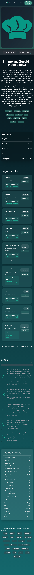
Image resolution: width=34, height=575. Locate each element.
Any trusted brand (11, 186)
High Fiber (20, 121)
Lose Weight (19, 114)
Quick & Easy (17, 118)
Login (20, 2)
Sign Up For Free (28, 2)
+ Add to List (25, 181)
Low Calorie (17, 111)
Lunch (26, 114)
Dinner (9, 118)
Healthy (24, 118)
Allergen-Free (9, 114)
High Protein (8, 111)
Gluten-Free (26, 111)
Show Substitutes (10, 260)
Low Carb (13, 121)
